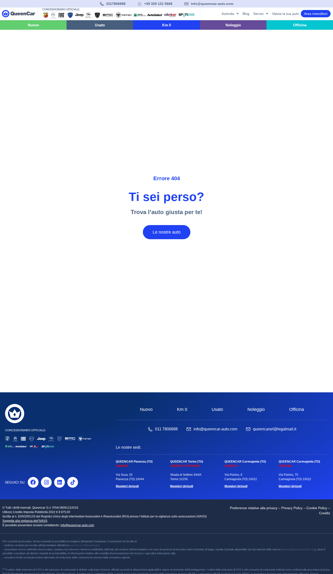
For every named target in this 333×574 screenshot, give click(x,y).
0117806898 (116, 4)
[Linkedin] (59, 482)
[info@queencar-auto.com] (186, 4)
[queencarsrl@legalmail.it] (248, 429)
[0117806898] (102, 4)
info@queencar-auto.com (212, 4)
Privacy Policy (292, 508)
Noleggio (256, 409)
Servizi (258, 14)
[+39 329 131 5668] (140, 4)
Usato (217, 409)
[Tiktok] (72, 482)
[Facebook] (33, 482)
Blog (246, 14)
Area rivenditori (315, 14)
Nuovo (146, 409)
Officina (296, 409)
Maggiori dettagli (127, 486)
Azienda (228, 14)
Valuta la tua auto (285, 14)
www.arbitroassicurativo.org (298, 549)
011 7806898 (166, 429)
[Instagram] (46, 482)
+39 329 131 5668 (158, 4)
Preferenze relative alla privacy (253, 508)
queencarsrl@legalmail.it (274, 429)
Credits (324, 513)
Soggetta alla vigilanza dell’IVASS (24, 521)
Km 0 (182, 409)
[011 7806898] (150, 429)
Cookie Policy (316, 508)
